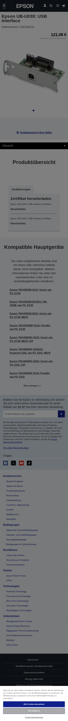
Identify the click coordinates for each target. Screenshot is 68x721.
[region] (34, 703)
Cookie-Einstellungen (34, 717)
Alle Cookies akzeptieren (34, 704)
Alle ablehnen (34, 711)
